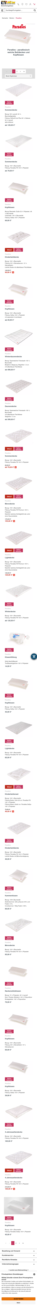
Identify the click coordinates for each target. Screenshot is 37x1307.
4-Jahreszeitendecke (13, 1132)
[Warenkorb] (34, 4)
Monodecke (10, 504)
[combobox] (19, 10)
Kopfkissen (9, 207)
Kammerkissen (11, 896)
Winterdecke (10, 611)
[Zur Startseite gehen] (8, 2)
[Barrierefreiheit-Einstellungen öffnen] (34, 656)
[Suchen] (34, 10)
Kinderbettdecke (12, 257)
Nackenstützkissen (13, 991)
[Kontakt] (18, 4)
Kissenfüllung (11, 657)
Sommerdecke (11, 110)
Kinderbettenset (11, 794)
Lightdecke (9, 557)
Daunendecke (10, 406)
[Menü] (2, 10)
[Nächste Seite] (20, 71)
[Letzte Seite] (24, 71)
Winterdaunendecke (13, 356)
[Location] (22, 4)
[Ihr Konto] (30, 4)
